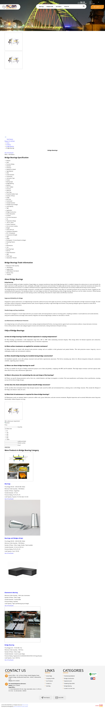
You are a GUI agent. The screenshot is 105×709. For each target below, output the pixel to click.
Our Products (58, 6)
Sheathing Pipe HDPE (69, 683)
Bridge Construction (69, 678)
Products (8, 144)
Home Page (41, 6)
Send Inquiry (9, 139)
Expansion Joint (68, 681)
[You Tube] (94, 679)
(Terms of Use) (25, 704)
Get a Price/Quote (9, 152)
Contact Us (66, 6)
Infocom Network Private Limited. (21, 706)
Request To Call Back (10, 141)
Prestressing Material (69, 676)
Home (7, 143)
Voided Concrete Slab (69, 688)
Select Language (92, 2)
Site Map (48, 686)
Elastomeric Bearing (11, 592)
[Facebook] (92, 679)
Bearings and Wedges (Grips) (14, 538)
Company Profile (49, 6)
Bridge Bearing (10, 146)
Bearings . (8, 484)
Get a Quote (97, 7)
